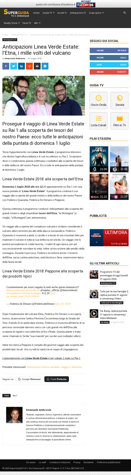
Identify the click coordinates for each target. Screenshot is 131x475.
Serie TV (27, 22)
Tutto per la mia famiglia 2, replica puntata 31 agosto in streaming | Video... (114, 295)
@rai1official (33, 290)
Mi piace (122, 50)
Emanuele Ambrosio (15, 58)
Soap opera (95, 12)
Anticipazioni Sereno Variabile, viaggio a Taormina (54, 367)
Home (36, 12)
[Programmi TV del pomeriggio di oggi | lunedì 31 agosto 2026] (94, 274)
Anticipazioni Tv (78, 12)
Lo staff (42, 462)
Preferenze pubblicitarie (108, 462)
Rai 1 (15, 395)
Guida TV (47, 12)
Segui (123, 57)
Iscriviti (121, 72)
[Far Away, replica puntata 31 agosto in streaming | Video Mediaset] (94, 313)
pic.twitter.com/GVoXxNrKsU (23, 296)
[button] (124, 12)
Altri (36, 22)
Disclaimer (89, 462)
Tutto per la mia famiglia (111, 302)
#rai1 (53, 293)
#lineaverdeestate (15, 290)
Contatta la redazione (59, 462)
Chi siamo (31, 462)
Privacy (77, 462)
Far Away (104, 322)
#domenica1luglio (31, 293)
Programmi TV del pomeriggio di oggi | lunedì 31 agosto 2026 (114, 275)
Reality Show (10, 22)
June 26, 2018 (62, 303)
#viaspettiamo (13, 293)
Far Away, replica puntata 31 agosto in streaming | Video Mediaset (113, 314)
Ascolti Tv (62, 12)
